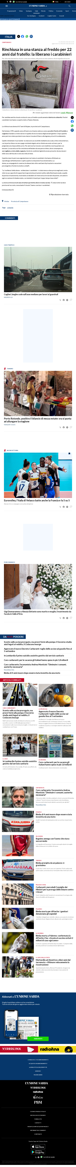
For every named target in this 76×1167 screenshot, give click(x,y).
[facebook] (10, 2)
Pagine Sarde (38, 1075)
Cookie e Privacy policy (38, 1111)
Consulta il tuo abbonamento (38, 1059)
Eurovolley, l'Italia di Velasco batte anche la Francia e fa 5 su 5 (37, 500)
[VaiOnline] (38, 1098)
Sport (67, 11)
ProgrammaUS (11, 11)
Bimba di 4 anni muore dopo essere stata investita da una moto (32, 673)
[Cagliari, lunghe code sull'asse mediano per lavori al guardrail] (38, 269)
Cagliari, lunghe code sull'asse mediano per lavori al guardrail (31, 294)
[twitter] (7, 2)
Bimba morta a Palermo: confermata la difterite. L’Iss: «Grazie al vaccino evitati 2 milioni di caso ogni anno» (54, 938)
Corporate (38, 1134)
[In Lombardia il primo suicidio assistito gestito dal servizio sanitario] (20, 745)
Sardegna (29, 11)
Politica (51, 11)
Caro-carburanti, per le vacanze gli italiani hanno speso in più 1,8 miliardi (36, 660)
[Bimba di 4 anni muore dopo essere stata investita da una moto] (18, 821)
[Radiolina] (57, 1049)
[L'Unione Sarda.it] (38, 6)
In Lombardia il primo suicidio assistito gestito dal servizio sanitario (34, 655)
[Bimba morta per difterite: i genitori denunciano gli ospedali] (18, 918)
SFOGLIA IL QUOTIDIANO (9, 19)
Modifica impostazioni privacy (38, 1126)
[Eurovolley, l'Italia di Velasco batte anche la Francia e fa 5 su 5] (38, 475)
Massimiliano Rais (9, 670)
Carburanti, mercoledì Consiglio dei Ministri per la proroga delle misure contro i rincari (55, 889)
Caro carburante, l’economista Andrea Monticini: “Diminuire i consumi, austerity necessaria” (54, 792)
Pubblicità (38, 1119)
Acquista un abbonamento (38, 1063)
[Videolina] (19, 1049)
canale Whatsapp (67, 112)
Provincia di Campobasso (19, 201)
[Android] (38, 1152)
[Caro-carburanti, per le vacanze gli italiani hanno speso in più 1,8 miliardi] (56, 746)
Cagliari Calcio (52, 16)
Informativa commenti (38, 1130)
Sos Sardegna (31, 16)
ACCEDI (67, 2)
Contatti (38, 1123)
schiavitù (10, 207)
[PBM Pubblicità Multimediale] (38, 1102)
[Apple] (38, 1146)
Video (21, 11)
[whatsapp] (13, 2)
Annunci (38, 1071)
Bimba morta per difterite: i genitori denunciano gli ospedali (52, 912)
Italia (36, 11)
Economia (59, 11)
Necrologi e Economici (38, 1115)
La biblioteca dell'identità (38, 1067)
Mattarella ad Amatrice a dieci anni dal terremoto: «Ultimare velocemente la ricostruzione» (53, 962)
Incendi (61, 16)
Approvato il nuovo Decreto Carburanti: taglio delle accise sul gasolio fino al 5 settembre (53, 713)
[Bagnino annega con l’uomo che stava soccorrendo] (18, 845)
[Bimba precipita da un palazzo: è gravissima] (18, 869)
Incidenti (41, 16)
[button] (18, 36)
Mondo (43, 11)
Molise (6, 201)
